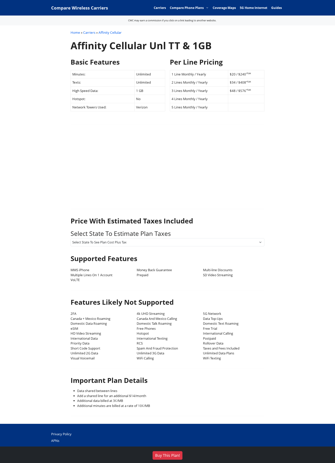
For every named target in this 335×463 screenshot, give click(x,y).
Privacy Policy (61, 434)
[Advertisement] (167, 169)
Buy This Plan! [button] (167, 455)
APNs (55, 440)
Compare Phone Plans (187, 8)
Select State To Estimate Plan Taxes (121, 233)
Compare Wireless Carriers (79, 8)
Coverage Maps (224, 8)
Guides (276, 8)
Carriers (160, 8)
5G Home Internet (253, 8)
